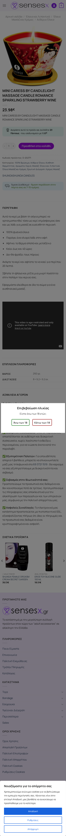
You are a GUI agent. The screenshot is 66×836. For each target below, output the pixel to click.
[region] (33, 808)
